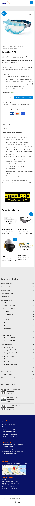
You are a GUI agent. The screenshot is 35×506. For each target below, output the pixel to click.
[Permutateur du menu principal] (31, 2)
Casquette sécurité (10, 353)
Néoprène (9, 314)
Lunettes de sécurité (11, 362)
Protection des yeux (7, 356)
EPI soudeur (5, 297)
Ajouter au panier (23, 97)
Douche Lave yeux (7, 293)
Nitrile (8, 317)
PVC (7, 320)
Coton (6, 302)
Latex (8, 311)
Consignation (5, 290)
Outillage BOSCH (6, 335)
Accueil (4, 46)
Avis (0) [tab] (4, 128)
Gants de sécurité (6, 300)
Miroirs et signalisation (8, 332)
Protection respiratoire (8, 368)
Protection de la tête (7, 347)
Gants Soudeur (9, 326)
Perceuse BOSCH (10, 338)
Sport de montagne (7, 371)
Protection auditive (7, 344)
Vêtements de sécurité (8, 378)
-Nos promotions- (6, 283)
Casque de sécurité (10, 350)
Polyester (7, 329)
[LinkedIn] (16, 502)
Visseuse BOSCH (9, 341)
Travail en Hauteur (7, 374)
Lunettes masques (10, 365)
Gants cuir (7, 323)
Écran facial (8, 359)
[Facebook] (19, 502)
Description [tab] (6, 124)
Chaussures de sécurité (8, 287)
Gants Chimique (9, 308)
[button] (30, 14)
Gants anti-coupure (10, 305)
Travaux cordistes (7, 446)
